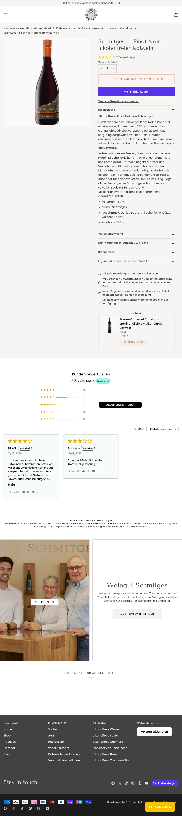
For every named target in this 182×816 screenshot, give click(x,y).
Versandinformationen (64, 760)
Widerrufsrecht (58, 748)
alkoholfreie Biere (105, 754)
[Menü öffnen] (9, 14)
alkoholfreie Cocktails (108, 742)
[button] (107, 57)
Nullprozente (45, 602)
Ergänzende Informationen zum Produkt (123, 261)
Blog (7, 754)
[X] (119, 783)
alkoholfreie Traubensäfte (111, 760)
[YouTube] (146, 783)
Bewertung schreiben (120, 405)
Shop (7, 735)
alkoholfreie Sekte (105, 735)
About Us (10, 742)
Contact (9, 748)
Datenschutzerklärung (64, 754)
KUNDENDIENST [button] (57, 723)
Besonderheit (106, 252)
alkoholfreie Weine (106, 729)
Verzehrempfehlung (110, 233)
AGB (51, 735)
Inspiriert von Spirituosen (110, 748)
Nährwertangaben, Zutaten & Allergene (123, 243)
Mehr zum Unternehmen (137, 614)
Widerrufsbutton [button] (147, 723)
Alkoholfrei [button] (99, 723)
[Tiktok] (126, 783)
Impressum (56, 742)
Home (8, 729)
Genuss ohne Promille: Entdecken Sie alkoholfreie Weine (37, 28)
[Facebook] (113, 783)
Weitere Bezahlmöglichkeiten (118, 101)
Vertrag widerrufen (154, 732)
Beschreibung (106, 110)
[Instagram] (139, 783)
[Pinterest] (133, 783)
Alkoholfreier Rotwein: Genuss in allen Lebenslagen (103, 28)
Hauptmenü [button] (11, 723)
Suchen (53, 729)
